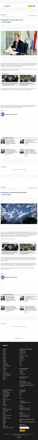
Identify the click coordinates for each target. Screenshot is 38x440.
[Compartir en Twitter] (6, 22)
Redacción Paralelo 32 (11, 114)
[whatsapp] (3, 22)
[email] (8, 22)
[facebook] (5, 22)
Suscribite (22, 430)
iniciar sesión (16, 169)
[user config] (34, 6)
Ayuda (24, 435)
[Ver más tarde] (1, 22)
